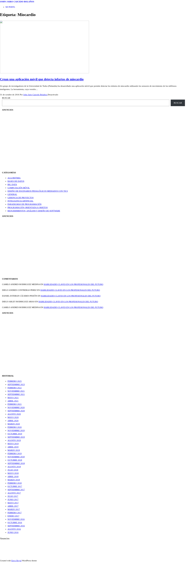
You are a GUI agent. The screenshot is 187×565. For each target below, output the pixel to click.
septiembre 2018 (16, 463)
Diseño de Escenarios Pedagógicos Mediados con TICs (38, 191)
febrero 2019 (15, 453)
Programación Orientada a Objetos (28, 207)
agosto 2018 (14, 467)
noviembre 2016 (16, 519)
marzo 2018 (14, 480)
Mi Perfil (10, 7)
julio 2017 (13, 496)
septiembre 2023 (16, 384)
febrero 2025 (15, 381)
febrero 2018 (15, 483)
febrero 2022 (15, 388)
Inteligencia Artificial (20, 201)
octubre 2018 (15, 460)
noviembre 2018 (16, 457)
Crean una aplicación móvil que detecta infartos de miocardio (42, 79)
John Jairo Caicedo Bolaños (17, 2)
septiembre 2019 (16, 437)
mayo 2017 (13, 503)
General (12, 194)
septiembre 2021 (16, 394)
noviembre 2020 (16, 407)
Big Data (12, 184)
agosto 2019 (14, 440)
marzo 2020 (14, 424)
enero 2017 (13, 516)
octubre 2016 (15, 522)
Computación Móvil (19, 188)
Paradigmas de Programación (24, 204)
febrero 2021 (15, 404)
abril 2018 (13, 476)
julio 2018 (13, 470)
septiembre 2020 (16, 411)
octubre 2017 (15, 486)
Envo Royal (16, 561)
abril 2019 (13, 447)
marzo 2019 (14, 450)
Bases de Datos (16, 181)
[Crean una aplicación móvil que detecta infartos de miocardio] (44, 72)
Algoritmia (14, 178)
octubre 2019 (15, 434)
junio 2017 (13, 499)
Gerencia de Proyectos (21, 198)
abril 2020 (13, 421)
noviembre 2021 (16, 391)
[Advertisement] (15, 141)
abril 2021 (13, 401)
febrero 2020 (15, 427)
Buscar (6, 98)
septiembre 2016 (16, 526)
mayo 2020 (13, 417)
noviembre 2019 (16, 430)
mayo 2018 (13, 473)
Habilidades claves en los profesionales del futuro (73, 284)
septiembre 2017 (16, 490)
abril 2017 (13, 506)
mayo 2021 (13, 398)
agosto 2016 (14, 529)
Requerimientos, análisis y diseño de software (34, 211)
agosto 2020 (14, 414)
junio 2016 (13, 532)
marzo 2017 (14, 509)
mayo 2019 (13, 444)
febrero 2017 (15, 513)
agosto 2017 (14, 493)
